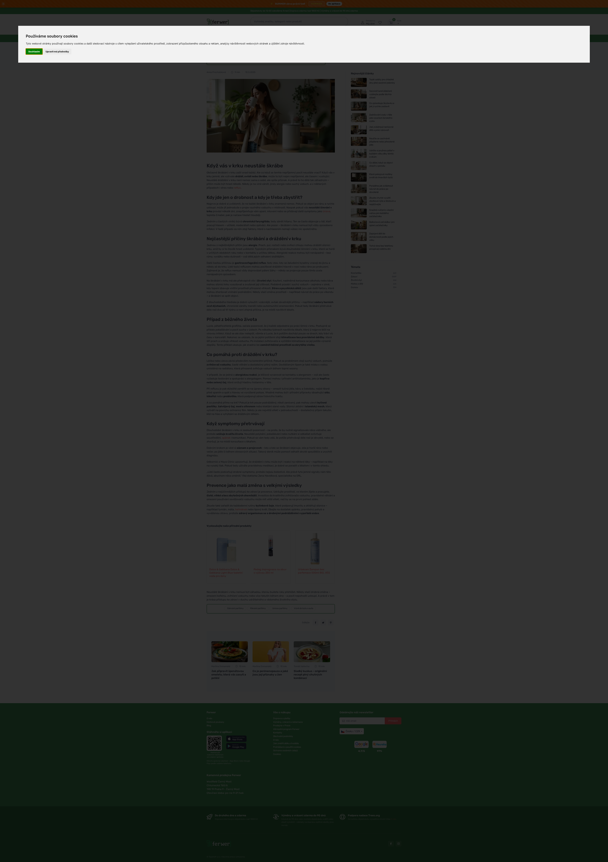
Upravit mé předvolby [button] (57, 51)
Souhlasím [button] (34, 51)
